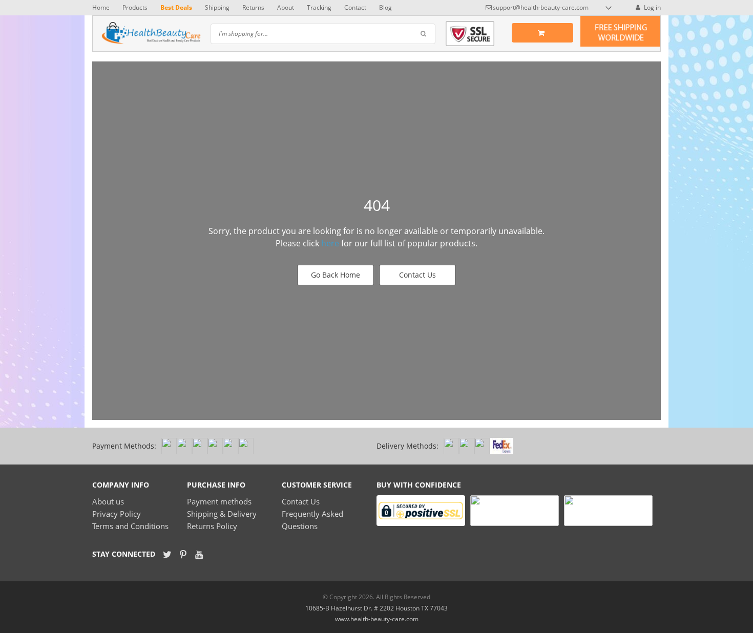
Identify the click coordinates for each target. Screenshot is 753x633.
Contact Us (417, 275)
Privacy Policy (116, 514)
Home (101, 7)
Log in (651, 7)
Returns (253, 7)
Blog (385, 7)
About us (108, 501)
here (330, 243)
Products (135, 7)
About (285, 7)
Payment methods (219, 501)
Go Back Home (335, 275)
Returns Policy (212, 526)
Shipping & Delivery (222, 514)
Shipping (217, 7)
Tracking (319, 7)
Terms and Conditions (130, 526)
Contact (355, 7)
